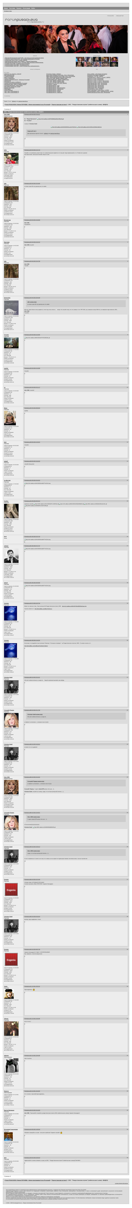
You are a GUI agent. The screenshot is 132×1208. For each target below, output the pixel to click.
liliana (5, 408)
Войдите (14, 101)
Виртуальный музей (9, 75)
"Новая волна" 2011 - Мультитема (95, 85)
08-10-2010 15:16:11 (35, 677)
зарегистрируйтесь (23, 101)
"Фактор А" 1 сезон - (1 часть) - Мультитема (98, 80)
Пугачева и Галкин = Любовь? (53, 73)
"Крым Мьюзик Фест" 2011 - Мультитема (97, 84)
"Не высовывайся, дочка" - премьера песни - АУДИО (100, 91)
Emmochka (7, 297)
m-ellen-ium (7, 480)
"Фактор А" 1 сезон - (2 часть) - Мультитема (98, 82)
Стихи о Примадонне (9, 78)
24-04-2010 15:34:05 (35, 183)
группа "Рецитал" (8, 90)
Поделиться (27, 114)
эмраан (6, 546)
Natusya (6, 1091)
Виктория (6, 242)
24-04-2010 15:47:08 (35, 261)
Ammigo (6, 603)
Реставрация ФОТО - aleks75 (53, 90)
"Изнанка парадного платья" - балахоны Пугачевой (16, 79)
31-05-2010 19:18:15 (35, 480)
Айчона (6, 1018)
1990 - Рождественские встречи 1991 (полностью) (58, 77)
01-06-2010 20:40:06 (35, 582)
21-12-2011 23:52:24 (35, 986)
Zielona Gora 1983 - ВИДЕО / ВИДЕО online (56, 78)
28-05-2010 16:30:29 (35, 461)
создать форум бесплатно (121, 1183)
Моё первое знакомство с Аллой (12, 86)
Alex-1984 (7, 114)
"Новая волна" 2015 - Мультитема (95, 87)
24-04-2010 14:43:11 (35, 114)
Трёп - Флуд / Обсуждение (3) (11, 92)
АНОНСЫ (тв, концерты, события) (12, 73)
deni (5, 442)
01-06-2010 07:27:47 (35, 545)
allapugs (6, 1055)
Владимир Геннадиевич (11, 1129)
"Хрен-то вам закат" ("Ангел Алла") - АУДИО (98, 90)
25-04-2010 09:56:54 (35, 408)
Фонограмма (7, 89)
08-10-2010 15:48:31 (35, 812)
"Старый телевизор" (9, 76)
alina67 (6, 461)
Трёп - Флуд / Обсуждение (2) (11, 91)
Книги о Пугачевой (8, 77)
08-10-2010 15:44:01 (35, 777)
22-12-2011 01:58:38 (35, 1018)
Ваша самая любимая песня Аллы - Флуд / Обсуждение (60, 75)
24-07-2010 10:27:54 (35, 603)
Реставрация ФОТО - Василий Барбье (55, 87)
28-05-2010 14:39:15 (35, 442)
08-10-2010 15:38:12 (35, 744)
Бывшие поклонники (9, 87)
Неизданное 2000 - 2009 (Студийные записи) (15, 84)
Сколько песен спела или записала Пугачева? (15, 83)
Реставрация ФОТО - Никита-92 (54, 92)
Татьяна (6, 334)
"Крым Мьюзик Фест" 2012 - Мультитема (97, 83)
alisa (5, 150)
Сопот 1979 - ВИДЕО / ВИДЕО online (55, 82)
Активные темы (8, 11)
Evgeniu (6, 879)
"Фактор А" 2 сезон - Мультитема (95, 79)
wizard (6, 582)
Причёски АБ (7, 80)
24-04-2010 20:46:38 (35, 297)
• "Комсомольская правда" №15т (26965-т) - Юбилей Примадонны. (20, 61)
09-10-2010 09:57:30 (35, 949)
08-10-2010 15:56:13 (35, 846)
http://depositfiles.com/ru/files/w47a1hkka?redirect (36, 645)
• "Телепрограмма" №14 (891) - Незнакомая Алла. (16, 64)
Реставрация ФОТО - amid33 (53, 91)
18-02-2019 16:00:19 (35, 1157)
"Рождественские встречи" (59, 104)
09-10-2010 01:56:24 (35, 916)
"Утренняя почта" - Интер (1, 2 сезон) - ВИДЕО (98, 77)
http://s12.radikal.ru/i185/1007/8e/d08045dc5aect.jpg (74, 606)
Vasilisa (6, 501)
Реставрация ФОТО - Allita (52, 86)
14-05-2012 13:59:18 (35, 1129)
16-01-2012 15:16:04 (35, 1110)
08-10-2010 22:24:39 (35, 879)
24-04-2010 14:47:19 (35, 150)
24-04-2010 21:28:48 (35, 368)
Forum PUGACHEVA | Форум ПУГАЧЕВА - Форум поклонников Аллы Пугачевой (27, 104)
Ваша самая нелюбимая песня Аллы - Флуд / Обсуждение (60, 76)
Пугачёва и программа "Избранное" (96, 75)
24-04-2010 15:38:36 (35, 220)
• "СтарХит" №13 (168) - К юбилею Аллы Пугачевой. (17, 63)
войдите (46, 133)
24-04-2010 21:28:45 (35, 334)
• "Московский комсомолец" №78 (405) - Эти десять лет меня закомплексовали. (24, 57)
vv (4, 387)
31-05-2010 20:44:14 (35, 501)
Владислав (7, 220)
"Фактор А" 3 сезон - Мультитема (95, 78)
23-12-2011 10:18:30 (35, 1091)
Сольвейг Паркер (9, 710)
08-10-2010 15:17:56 (35, 710)
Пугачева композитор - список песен (13, 85)
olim (5, 183)
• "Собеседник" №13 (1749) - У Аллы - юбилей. (15, 60)
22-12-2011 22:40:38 (35, 1055)
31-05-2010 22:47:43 (35, 536)
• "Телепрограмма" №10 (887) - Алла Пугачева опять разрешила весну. (21, 66)
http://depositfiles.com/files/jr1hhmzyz (43, 608)
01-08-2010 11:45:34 (35, 640)
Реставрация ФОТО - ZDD (52, 85)
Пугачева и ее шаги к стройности (12, 82)
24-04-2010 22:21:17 (35, 387)
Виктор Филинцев (9, 1110)
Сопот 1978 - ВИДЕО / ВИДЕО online (55, 80)
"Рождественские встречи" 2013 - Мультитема (98, 92)
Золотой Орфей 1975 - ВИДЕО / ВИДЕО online (57, 79)
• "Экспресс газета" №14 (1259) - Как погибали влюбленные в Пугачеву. (22, 59)
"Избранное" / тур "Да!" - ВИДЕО (95, 76)
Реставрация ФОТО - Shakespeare (54, 89)
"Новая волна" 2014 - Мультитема (95, 86)
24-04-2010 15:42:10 (35, 242)
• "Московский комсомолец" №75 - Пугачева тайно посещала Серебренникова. (23, 62)
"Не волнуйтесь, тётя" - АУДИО (95, 89)
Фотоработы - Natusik (51, 84)
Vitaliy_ (6, 986)
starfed (6, 368)
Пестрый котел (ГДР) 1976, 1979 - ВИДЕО (56, 83)
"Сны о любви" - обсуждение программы (97, 73)
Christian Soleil (8, 677)
